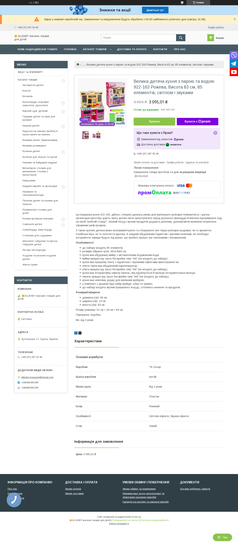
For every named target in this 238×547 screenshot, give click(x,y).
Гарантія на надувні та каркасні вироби (146, 501)
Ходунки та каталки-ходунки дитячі (39, 257)
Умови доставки (74, 493)
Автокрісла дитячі (33, 85)
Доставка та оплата (132, 49)
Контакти (160, 49)
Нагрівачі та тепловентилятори (33, 193)
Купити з (191, 121)
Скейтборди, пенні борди (37, 229)
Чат (225, 537)
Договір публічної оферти (195, 488)
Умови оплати (73, 488)
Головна (70, 49)
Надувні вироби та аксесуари (39, 186)
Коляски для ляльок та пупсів (39, 157)
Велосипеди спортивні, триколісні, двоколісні (35, 104)
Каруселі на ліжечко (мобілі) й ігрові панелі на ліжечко (40, 133)
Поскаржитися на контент (125, 520)
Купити (154, 121)
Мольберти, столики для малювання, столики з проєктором (36, 171)
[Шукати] (180, 37)
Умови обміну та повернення (139, 488)
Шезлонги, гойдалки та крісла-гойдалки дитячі (40, 243)
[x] (79, 333)
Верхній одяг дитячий (35, 111)
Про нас (180, 49)
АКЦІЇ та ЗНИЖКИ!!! (30, 72)
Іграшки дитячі (30, 125)
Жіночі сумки (29, 264)
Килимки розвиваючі (34, 145)
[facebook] (76, 333)
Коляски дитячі (31, 151)
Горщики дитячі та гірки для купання (38, 118)
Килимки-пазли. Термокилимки (39, 140)
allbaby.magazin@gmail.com (37, 377)
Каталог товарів (95, 49)
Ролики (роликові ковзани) (37, 218)
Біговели (27, 96)
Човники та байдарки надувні (39, 162)
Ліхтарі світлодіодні (34, 250)
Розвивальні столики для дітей (37, 211)
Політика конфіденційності (155, 520)
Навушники (28, 180)
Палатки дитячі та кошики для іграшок (40, 202)
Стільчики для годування (37, 235)
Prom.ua (136, 517)
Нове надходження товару (37, 49)
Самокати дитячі (32, 224)
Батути (26, 90)
